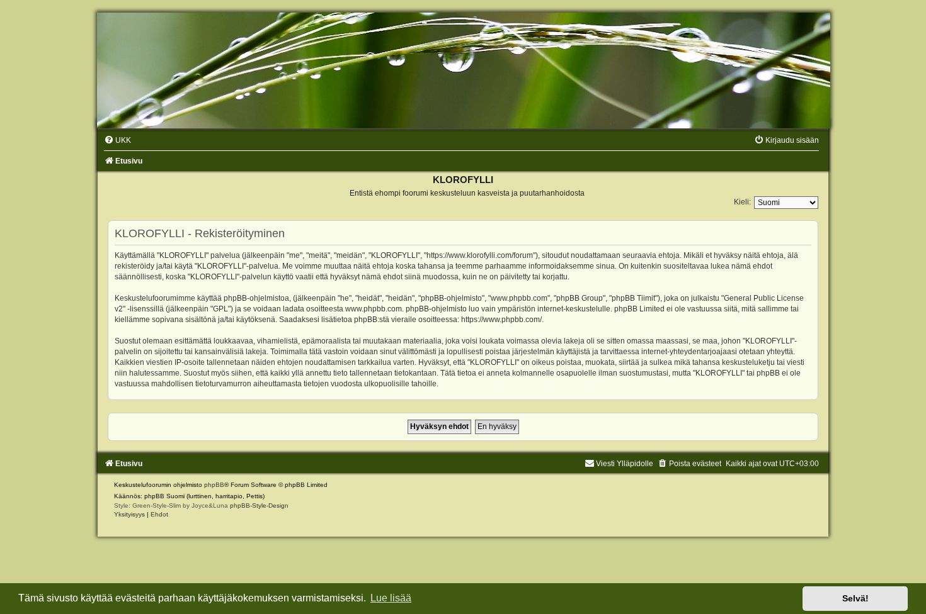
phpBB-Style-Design (259, 505)
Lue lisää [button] (390, 598)
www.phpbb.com (373, 308)
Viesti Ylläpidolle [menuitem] (624, 463)
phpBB (214, 484)
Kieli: (742, 202)
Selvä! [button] (855, 598)
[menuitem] (117, 140)
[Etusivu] (463, 70)
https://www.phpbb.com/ (501, 319)
